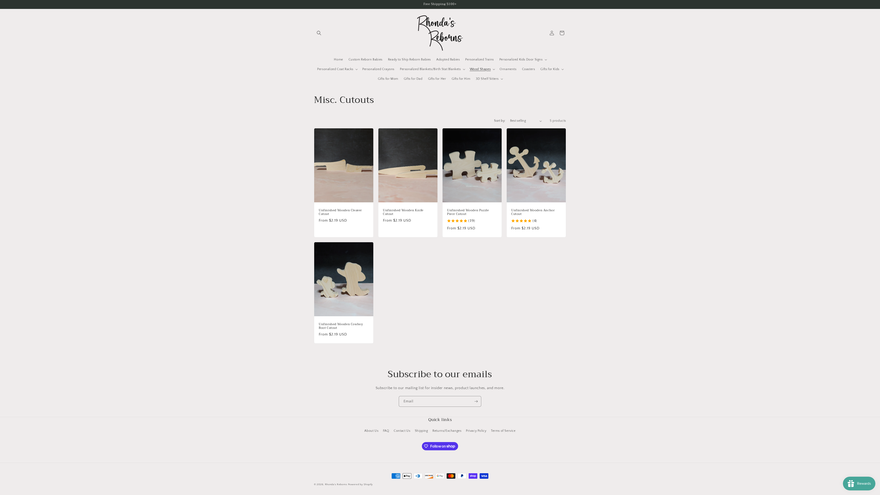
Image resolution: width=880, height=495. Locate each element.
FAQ (386, 431)
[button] (319, 33)
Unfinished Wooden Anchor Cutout (533, 212)
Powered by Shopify (360, 484)
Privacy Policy (476, 431)
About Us (371, 431)
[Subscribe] (476, 401)
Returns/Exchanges (446, 431)
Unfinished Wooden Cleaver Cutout (340, 212)
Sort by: (499, 121)
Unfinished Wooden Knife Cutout (403, 212)
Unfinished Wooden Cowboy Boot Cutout (341, 326)
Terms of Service (503, 431)
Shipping (421, 431)
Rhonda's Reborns (336, 484)
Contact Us (402, 431)
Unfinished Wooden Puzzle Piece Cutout (468, 212)
